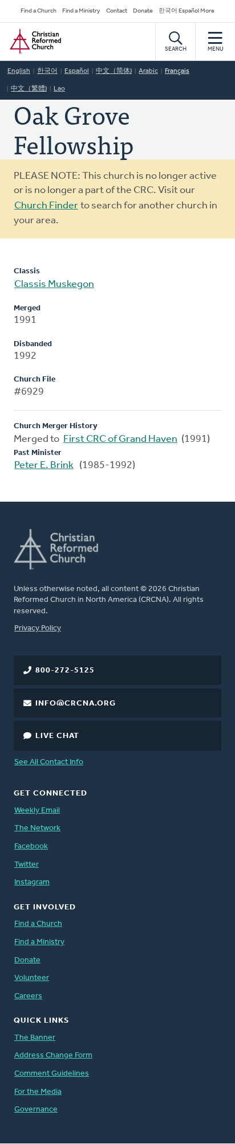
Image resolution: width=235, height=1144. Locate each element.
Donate (143, 11)
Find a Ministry (81, 11)
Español (76, 71)
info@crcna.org (75, 703)
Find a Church (38, 11)
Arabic (148, 71)
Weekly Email (37, 810)
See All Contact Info (48, 762)
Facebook (31, 846)
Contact (116, 11)
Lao (59, 88)
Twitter (26, 864)
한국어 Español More (186, 11)
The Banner (34, 1038)
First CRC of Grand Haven (120, 439)
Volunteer (31, 978)
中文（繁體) (29, 88)
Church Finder (46, 206)
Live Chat (57, 736)
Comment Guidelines (51, 1073)
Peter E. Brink (44, 466)
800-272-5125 (65, 670)
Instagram (32, 882)
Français (177, 71)
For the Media (38, 1092)
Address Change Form (53, 1055)
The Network (37, 828)
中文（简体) (114, 71)
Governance (36, 1109)
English (18, 71)
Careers (28, 996)
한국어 (47, 71)
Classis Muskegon (54, 285)
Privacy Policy (37, 628)
